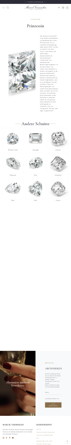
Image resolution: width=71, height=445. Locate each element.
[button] (8, 7)
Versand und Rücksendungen (45, 432)
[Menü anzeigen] (3, 7)
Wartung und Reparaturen (44, 435)
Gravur (38, 429)
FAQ (37, 438)
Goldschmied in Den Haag (44, 441)
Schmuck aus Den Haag (43, 444)
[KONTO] (63, 7)
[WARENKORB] (67, 7)
